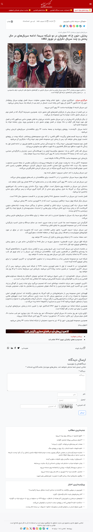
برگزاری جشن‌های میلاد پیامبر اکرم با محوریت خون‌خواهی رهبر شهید (59, 476)
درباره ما (54, 529)
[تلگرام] (84, 27)
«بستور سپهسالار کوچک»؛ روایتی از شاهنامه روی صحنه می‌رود (61, 468)
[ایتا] (74, 27)
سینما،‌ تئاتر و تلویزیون (71, 21)
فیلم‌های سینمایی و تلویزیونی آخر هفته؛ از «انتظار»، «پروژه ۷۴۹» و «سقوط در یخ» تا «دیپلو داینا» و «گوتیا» (45, 498)
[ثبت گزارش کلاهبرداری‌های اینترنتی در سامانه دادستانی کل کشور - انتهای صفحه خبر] (46, 331)
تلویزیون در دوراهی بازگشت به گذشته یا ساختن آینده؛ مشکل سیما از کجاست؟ (55, 490)
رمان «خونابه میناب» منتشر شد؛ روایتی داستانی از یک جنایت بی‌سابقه (58, 463)
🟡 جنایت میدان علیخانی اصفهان (20, 10)
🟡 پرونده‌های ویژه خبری (83, 10)
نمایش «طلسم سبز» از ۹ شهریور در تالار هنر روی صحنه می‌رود (61, 472)
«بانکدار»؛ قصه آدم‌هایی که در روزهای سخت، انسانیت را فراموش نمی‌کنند (57, 503)
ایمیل (83, 399)
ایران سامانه (42, 525)
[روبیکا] (61, 27)
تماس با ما (62, 529)
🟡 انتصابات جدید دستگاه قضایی (61, 10)
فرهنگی (82, 21)
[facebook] (15, 348)
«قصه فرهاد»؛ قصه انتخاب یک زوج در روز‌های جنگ (65, 448)
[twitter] (18, 348)
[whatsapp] (8, 348)
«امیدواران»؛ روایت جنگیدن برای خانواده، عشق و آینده (64, 459)
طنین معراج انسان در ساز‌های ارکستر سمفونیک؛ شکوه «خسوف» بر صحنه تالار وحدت (54, 507)
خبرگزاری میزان (81, 100)
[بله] (80, 27)
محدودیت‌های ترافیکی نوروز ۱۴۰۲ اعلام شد (65, 339)
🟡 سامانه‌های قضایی (40, 10)
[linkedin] (12, 348)
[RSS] (27, 529)
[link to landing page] (47, 4)
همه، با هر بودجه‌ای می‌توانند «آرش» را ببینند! (66, 444)
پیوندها (69, 529)
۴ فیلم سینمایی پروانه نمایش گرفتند (69, 440)
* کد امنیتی (80, 405)
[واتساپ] (77, 27)
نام (84, 394)
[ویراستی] (64, 27)
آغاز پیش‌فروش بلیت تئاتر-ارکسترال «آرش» (67, 494)
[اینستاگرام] (71, 27)
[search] (2, 4)
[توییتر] (67, 27)
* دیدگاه (82, 371)
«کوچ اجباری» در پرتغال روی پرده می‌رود (69, 436)
